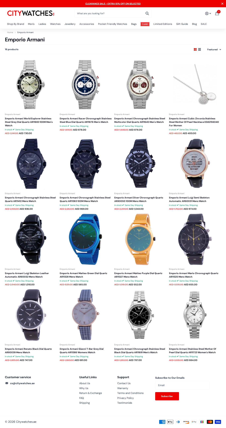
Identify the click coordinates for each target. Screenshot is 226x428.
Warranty (122, 388)
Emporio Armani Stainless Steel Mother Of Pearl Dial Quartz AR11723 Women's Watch (192, 350)
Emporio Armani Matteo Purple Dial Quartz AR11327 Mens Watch (138, 275)
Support (123, 377)
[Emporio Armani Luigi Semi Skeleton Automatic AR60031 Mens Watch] (195, 164)
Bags (134, 24)
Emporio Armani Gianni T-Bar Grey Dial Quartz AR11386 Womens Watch (82, 350)
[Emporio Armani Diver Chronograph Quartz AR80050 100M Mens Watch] (140, 164)
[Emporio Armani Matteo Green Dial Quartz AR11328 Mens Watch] (86, 239)
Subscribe (167, 396)
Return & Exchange (90, 393)
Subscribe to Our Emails (169, 378)
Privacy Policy (125, 398)
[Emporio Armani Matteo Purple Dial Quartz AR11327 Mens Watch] (140, 239)
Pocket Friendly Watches (112, 24)
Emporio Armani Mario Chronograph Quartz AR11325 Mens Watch (193, 275)
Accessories (86, 24)
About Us (84, 383)
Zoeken (147, 13)
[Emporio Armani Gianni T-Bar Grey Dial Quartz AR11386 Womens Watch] (86, 315)
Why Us (83, 388)
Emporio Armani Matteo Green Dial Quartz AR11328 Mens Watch (83, 275)
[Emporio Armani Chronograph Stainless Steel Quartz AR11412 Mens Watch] (31, 164)
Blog (194, 24)
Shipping (84, 402)
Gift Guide (182, 24)
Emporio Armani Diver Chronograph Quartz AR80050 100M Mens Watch (138, 199)
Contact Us (124, 383)
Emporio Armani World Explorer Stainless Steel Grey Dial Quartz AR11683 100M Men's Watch (29, 122)
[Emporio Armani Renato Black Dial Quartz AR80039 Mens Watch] (31, 315)
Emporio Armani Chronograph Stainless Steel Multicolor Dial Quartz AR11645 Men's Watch (139, 120)
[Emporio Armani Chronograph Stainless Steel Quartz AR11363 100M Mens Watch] (86, 164)
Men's (31, 24)
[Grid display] (195, 49)
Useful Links (88, 377)
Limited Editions (162, 24)
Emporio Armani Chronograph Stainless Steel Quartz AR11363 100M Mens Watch (85, 199)
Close (222, 3)
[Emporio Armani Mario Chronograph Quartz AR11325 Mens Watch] (195, 239)
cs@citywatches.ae (22, 383)
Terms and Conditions (130, 393)
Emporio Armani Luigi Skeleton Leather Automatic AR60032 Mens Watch (27, 275)
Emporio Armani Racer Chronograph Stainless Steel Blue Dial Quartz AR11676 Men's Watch (86, 120)
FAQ (81, 398)
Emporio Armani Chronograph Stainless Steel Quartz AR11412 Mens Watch (30, 199)
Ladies (42, 24)
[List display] (199, 49)
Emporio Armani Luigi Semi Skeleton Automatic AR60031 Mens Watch (189, 199)
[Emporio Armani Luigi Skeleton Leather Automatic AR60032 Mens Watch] (31, 239)
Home (10, 32)
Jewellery (70, 24)
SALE (204, 24)
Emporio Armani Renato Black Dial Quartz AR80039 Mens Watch (28, 350)
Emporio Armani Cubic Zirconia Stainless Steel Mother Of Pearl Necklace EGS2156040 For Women (194, 122)
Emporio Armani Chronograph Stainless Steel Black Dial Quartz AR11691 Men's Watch (139, 350)
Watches (55, 24)
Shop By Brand (15, 24)
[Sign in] (208, 13)
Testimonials (124, 402)
